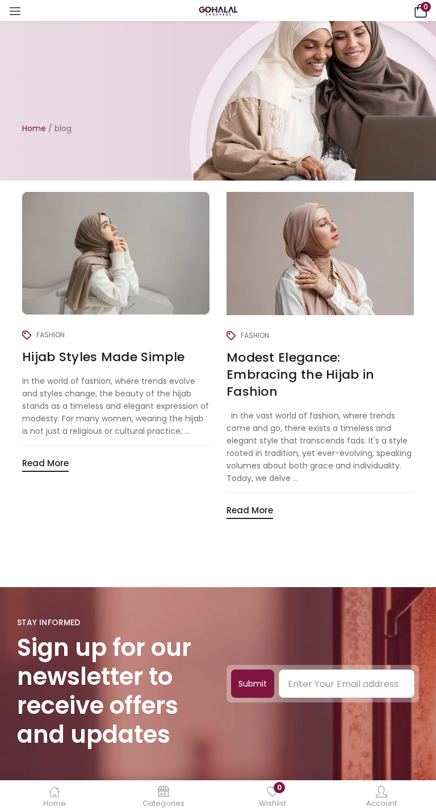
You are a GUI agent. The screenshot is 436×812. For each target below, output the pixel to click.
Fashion (50, 335)
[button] (418, 10)
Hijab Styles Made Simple (103, 357)
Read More (45, 463)
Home (34, 128)
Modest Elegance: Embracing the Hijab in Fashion (301, 374)
